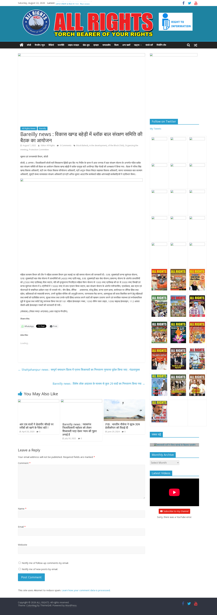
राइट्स (136, 44)
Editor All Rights (48, 145)
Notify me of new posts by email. (40, 569)
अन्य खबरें (126, 44)
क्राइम (96, 44)
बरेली (29, 44)
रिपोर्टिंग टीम (161, 44)
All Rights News (28, 128)
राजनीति (61, 44)
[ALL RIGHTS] (21, 45)
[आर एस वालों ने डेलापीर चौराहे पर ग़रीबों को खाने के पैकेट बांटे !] (38, 401)
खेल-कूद (86, 44)
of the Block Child (116, 145)
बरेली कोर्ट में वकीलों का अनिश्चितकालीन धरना (74, 2)
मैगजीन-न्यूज (40, 44)
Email (22, 526)
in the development (98, 145)
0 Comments (65, 145)
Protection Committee (39, 149)
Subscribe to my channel (176, 511)
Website (22, 544)
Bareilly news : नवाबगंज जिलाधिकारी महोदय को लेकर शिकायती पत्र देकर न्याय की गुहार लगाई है (79, 429)
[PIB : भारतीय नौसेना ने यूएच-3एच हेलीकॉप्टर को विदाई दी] (124, 401)
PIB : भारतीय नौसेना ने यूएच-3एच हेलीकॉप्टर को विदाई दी (122, 426)
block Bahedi (82, 145)
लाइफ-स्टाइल (73, 44)
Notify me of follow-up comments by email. (45, 562)
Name (22, 508)
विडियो (51, 44)
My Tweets (155, 128)
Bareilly (42, 128)
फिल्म (116, 44)
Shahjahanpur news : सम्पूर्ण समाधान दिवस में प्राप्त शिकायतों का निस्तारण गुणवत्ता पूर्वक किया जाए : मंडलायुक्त (79, 369)
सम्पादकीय (106, 44)
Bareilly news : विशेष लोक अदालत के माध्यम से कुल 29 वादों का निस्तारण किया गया (99, 383)
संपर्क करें (149, 44)
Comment (24, 463)
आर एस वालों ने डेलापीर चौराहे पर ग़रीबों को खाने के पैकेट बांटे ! (37, 426)
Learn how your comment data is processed (86, 590)
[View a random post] (195, 45)
